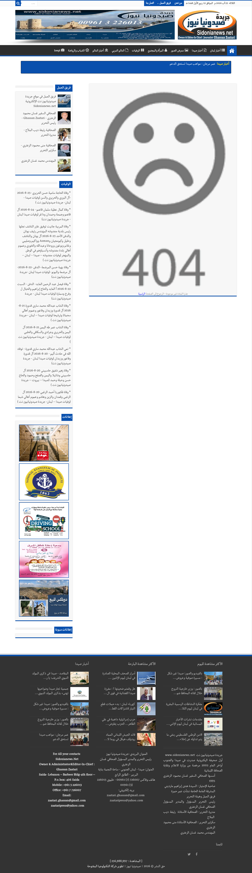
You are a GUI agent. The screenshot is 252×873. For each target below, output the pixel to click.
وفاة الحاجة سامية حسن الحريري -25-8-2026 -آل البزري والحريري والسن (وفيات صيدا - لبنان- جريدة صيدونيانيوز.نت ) (44, 198)
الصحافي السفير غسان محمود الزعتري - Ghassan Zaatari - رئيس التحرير (39, 118)
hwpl (57, 51)
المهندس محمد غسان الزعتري (38, 161)
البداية (232, 50)
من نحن (178, 3)
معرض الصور (177, 51)
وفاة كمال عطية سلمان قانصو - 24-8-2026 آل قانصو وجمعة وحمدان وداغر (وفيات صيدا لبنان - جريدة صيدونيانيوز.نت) (44, 215)
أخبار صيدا (197, 51)
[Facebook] (196, 854)
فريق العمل (165, 3)
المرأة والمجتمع (156, 51)
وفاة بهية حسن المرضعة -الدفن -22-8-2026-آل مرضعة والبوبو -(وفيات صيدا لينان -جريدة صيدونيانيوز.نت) (44, 272)
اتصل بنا (150, 3)
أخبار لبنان (215, 51)
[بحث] (18, 3)
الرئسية (141, 294)
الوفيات (136, 51)
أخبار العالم (98, 51)
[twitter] (189, 854)
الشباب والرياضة (76, 51)
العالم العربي (118, 51)
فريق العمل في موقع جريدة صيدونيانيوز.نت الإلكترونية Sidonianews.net (40, 101)
